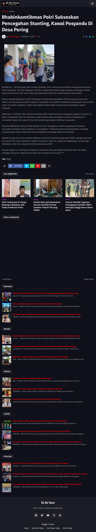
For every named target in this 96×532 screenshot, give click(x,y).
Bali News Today (53, 528)
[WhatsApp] (93, 37)
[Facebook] (86, 37)
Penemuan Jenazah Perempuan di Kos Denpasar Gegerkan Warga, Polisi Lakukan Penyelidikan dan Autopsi (49, 474)
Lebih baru (7, 279)
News (12, 11)
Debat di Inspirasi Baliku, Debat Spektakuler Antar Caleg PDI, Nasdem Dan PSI (39, 421)
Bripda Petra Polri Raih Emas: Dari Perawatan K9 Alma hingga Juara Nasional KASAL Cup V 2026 (45, 293)
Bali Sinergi (67, 528)
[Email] (43, 166)
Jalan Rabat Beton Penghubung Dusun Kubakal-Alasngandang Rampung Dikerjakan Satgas (44, 346)
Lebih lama (88, 279)
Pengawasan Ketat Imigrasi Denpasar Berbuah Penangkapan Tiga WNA (37, 389)
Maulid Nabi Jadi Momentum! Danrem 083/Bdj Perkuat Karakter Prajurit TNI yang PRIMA (47, 206)
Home (26, 528)
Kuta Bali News (38, 528)
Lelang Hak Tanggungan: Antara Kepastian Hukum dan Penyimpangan (36, 399)
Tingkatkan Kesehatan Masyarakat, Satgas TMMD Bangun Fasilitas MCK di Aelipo (40, 357)
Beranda (5, 11)
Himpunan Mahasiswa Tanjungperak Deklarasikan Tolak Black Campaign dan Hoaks (41, 431)
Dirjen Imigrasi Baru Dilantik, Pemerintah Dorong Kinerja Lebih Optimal (37, 304)
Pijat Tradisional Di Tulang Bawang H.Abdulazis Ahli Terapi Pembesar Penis (14, 205)
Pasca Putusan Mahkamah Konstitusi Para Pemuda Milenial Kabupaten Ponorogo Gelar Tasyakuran (46, 442)
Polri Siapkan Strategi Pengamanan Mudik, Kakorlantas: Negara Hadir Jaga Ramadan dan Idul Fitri (46, 314)
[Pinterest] (37, 166)
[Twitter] (90, 37)
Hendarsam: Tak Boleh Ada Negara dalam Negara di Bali (31, 378)
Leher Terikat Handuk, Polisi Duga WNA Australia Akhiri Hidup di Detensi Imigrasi (40, 463)
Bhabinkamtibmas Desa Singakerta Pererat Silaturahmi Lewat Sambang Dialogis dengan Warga (45, 336)
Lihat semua (89, 174)
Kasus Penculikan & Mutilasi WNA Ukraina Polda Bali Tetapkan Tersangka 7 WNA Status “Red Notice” (47, 484)
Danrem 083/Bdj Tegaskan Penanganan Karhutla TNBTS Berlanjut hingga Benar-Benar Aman (79, 206)
